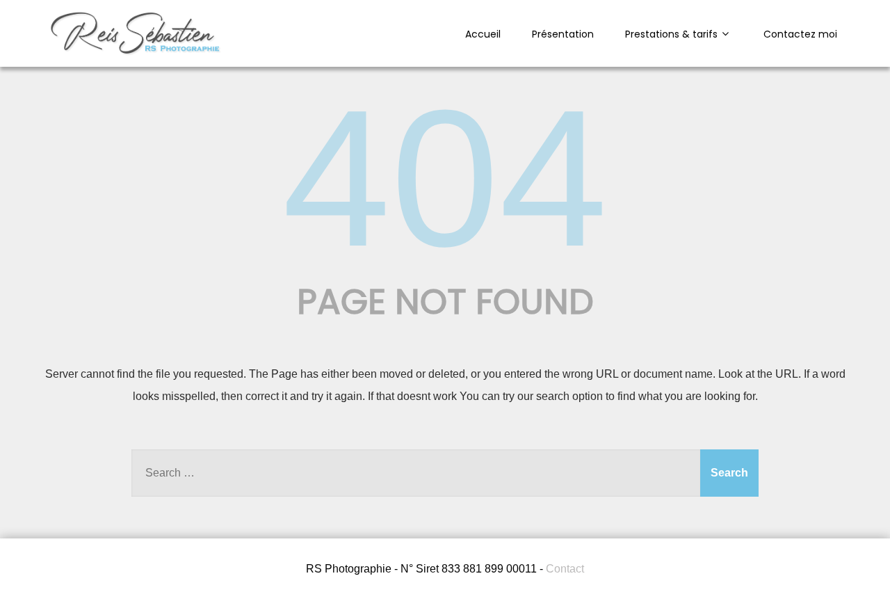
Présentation (563, 34)
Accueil (483, 34)
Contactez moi (800, 34)
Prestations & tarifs (671, 34)
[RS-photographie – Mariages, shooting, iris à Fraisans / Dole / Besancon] (135, 54)
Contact (565, 569)
